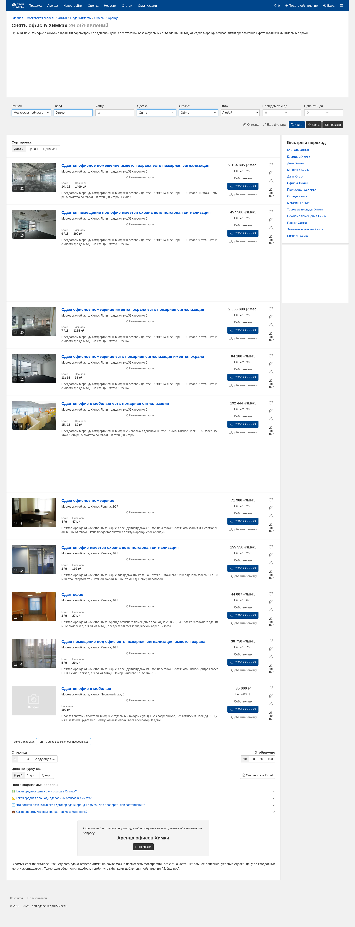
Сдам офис (72, 594)
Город (58, 106)
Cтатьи (127, 5)
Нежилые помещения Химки (307, 216)
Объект (184, 106)
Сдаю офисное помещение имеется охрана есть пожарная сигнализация (132, 309)
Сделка (142, 106)
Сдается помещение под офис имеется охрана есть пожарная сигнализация (136, 212)
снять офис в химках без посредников (64, 741)
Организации (147, 5)
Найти (298, 124)
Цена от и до (313, 106)
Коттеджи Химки (298, 169)
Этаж (224, 106)
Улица (99, 106)
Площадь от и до (274, 106)
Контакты (16, 898)
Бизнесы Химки (298, 235)
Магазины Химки (298, 203)
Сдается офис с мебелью (86, 688)
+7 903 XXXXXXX (244, 709)
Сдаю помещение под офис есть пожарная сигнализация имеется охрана (133, 641)
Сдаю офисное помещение (87, 500)
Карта (315, 124)
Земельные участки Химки (305, 229)
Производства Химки (301, 189)
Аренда (52, 5)
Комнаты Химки (298, 150)
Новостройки (72, 5)
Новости (110, 5)
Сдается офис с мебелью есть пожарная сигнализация (115, 403)
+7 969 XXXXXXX (244, 521)
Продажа (35, 5)
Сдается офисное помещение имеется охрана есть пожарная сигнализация (135, 165)
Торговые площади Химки (305, 209)
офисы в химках (24, 741)
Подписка (334, 124)
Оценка (93, 5)
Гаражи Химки (297, 222)
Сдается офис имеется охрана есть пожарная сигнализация (120, 547)
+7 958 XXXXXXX (244, 186)
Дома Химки (295, 163)
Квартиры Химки (298, 156)
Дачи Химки (295, 176)
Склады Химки (297, 196)
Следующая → (44, 759)
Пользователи (37, 898)
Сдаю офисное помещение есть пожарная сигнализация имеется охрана (132, 356)
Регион (17, 106)
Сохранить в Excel (259, 775)
